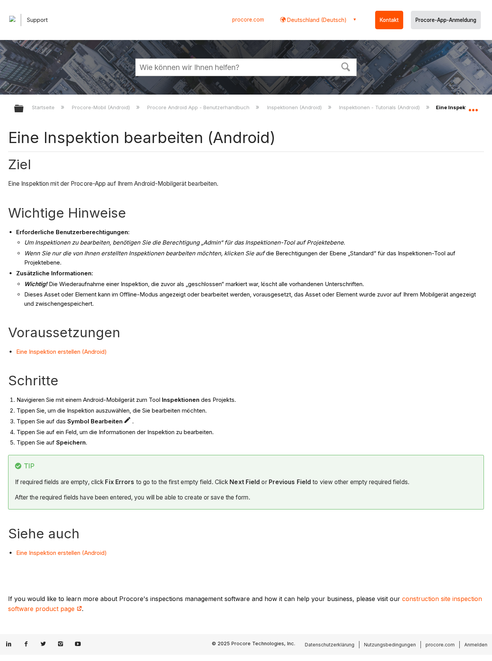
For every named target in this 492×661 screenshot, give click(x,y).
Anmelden (475, 645)
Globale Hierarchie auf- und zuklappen (23, 109)
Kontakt (389, 20)
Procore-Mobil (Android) (101, 107)
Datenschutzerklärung (329, 645)
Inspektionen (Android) (295, 107)
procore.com (248, 20)
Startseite (44, 107)
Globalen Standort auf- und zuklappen (473, 106)
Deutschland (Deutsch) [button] (316, 20)
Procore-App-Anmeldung (446, 20)
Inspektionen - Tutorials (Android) (380, 107)
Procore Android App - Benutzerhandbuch (199, 107)
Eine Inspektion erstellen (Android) (61, 351)
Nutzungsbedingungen (390, 645)
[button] (346, 66)
